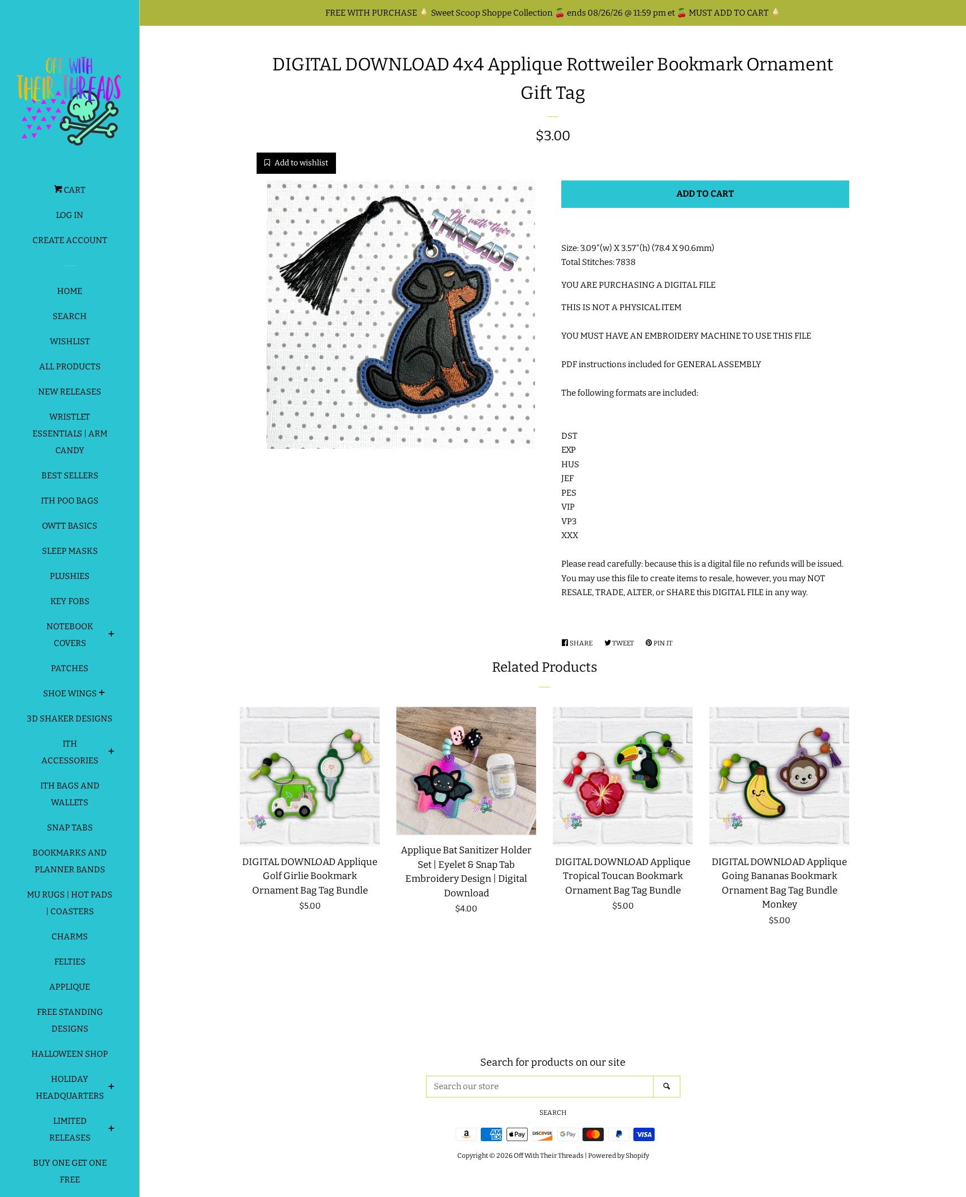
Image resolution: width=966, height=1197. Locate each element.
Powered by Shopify (618, 1156)
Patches (69, 668)
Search (70, 316)
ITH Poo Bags (69, 501)
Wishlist (70, 341)
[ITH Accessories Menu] (111, 752)
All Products (70, 367)
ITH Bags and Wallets (70, 794)
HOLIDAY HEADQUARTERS (70, 1087)
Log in (69, 215)
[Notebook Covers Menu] (111, 635)
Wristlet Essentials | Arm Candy (69, 433)
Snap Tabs (70, 828)
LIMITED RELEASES (70, 1129)
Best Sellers (69, 476)
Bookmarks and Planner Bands (69, 861)
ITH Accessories (69, 752)
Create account (69, 240)
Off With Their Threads (549, 1156)
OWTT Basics (69, 526)
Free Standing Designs (70, 1020)
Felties (70, 962)
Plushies (69, 576)
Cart (74, 190)
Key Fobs (69, 601)
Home (69, 291)
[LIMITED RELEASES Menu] (111, 1130)
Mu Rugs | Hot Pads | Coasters (69, 903)
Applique (69, 987)
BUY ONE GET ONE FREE (70, 1171)
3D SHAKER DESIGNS (69, 719)
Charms (69, 937)
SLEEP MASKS (70, 551)
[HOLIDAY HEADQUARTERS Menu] (111, 1088)
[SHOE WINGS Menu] (102, 694)
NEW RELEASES (69, 392)
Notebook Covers (69, 634)
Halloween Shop (69, 1054)
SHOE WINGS (70, 693)
